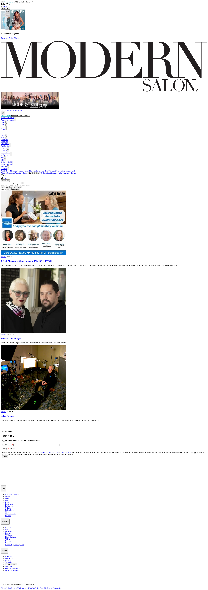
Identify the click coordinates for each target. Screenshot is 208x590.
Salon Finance (7, 416)
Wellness (4, 166)
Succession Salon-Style (11, 338)
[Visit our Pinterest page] (6, 4)
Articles (3, 171)
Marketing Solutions (69, 173)
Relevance (15, 189)
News (8, 171)
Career (3, 122)
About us (4, 173)
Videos (42, 171)
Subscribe (4, 38)
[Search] (22, 183)
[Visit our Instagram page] (4, 4)
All (2, 187)
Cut (2, 131)
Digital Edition (14, 38)
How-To (47, 171)
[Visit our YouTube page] (7, 4)
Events (3, 135)
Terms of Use (15, 588)
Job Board (43, 173)
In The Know (5, 153)
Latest (9, 189)
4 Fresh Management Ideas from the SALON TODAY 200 (26, 261)
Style (2, 157)
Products (20, 171)
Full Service (5, 144)
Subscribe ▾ (5, 8)
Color (3, 127)
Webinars (17, 2)
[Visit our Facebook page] (1, 4)
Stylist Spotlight (6, 162)
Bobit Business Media (54, 173)
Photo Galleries (34, 171)
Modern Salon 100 (26, 2)
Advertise (18, 173)
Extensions (4, 140)
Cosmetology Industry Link (65, 171)
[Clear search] (23, 183)
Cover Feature (9, 2)
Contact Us (11, 173)
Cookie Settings (34, 173)
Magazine (13, 171)
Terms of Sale (24, 588)
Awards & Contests (7, 118)
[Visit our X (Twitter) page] (3, 4)
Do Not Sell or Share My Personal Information (45, 588)
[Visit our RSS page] (9, 4)
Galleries (4, 148)
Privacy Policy (6, 588)
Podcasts (53, 171)
